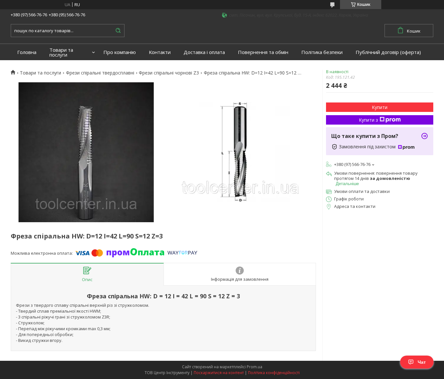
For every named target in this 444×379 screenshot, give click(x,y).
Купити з (368, 120)
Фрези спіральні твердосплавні (100, 73)
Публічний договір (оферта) (388, 52)
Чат (422, 362)
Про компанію (119, 52)
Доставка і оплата (204, 52)
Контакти (160, 52)
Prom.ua (254, 367)
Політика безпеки (322, 52)
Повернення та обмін (263, 52)
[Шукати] (117, 30)
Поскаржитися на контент (219, 372)
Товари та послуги (61, 52)
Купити (379, 107)
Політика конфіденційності (274, 372)
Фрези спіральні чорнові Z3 (169, 73)
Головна (26, 52)
